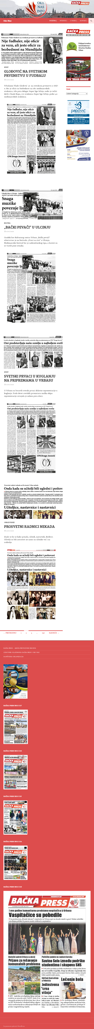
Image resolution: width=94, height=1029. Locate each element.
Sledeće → (54, 633)
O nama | (73, 21)
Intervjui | (63, 21)
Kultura (7, 223)
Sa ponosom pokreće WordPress (14, 1026)
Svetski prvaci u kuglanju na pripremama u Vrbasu (29, 378)
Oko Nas (7, 20)
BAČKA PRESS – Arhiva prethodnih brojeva (19, 648)
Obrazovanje (9, 522)
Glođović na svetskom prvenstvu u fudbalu (25, 73)
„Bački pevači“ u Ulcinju (27, 227)
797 (43, 633)
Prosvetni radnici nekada (29, 526)
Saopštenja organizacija (13, 656)
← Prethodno (9, 633)
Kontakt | (83, 21)
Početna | (53, 21)
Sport (6, 67)
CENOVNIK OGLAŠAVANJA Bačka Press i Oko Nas (21, 652)
